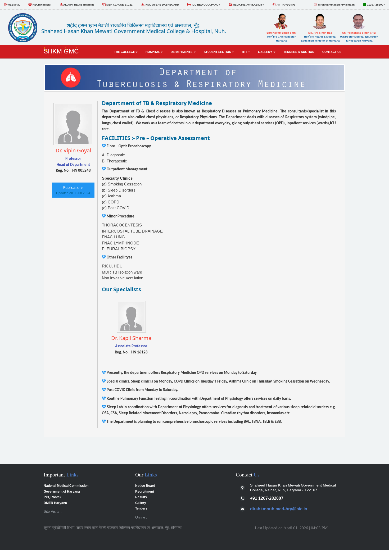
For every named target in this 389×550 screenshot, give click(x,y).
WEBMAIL (13, 4)
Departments (182, 51)
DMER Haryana (55, 503)
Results (141, 497)
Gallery (265, 51)
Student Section (217, 51)
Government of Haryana (62, 491)
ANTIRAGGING (285, 4)
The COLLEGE (124, 51)
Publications (73, 190)
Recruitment (144, 491)
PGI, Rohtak (52, 497)
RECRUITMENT (42, 4)
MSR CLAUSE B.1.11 (119, 4)
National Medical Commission (66, 486)
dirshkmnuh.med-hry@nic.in (336, 4)
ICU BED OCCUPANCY (205, 4)
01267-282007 (375, 4)
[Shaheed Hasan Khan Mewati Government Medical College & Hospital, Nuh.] (22, 26)
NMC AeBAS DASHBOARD (162, 4)
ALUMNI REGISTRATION (78, 4)
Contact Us (331, 51)
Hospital (153, 51)
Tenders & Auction (298, 51)
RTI (244, 51)
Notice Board (145, 486)
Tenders (141, 508)
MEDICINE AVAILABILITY (248, 4)
